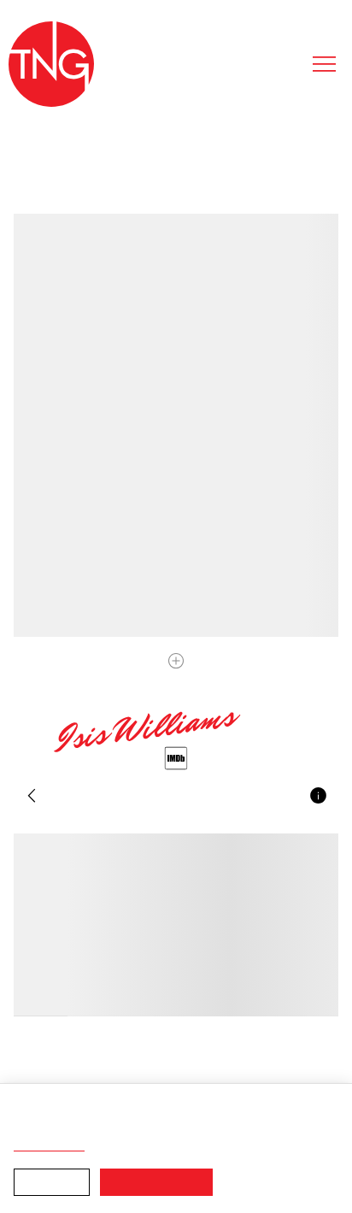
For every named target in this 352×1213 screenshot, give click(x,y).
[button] (31, 799)
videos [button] (178, 800)
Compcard (258, 800)
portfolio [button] (97, 800)
